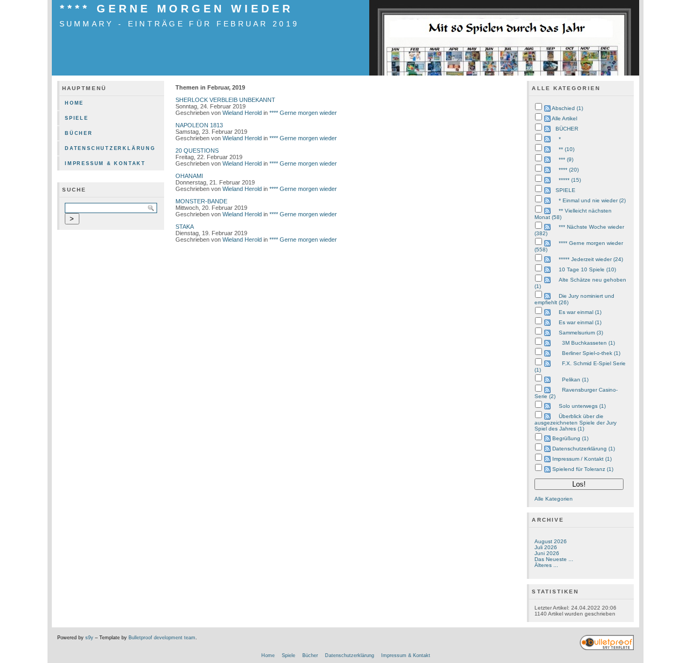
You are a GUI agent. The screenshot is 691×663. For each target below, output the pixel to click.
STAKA (184, 226)
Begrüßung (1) (570, 438)
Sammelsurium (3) (581, 333)
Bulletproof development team (161, 637)
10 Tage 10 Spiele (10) (587, 269)
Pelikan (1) (575, 379)
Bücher (79, 133)
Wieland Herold (242, 113)
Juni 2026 (546, 553)
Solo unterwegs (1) (582, 406)
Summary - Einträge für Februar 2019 (179, 23)
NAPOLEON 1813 (199, 125)
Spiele (77, 118)
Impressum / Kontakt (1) (582, 459)
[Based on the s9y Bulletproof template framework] (607, 648)
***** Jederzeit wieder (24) (591, 259)
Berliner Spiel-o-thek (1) (591, 353)
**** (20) (569, 170)
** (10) (566, 149)
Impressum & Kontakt (105, 163)
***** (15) (570, 180)
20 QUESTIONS (197, 150)
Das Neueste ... (553, 559)
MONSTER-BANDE (201, 201)
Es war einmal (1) (580, 312)
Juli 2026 (545, 547)
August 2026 (550, 541)
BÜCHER (566, 129)
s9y (89, 637)
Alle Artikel (564, 118)
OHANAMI (189, 176)
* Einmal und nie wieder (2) (592, 200)
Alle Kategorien (553, 499)
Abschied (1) (567, 108)
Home (74, 103)
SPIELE (565, 190)
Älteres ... (546, 565)
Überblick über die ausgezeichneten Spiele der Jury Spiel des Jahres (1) (575, 422)
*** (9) (566, 159)
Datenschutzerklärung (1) (583, 449)
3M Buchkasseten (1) (588, 343)
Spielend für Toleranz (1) (582, 469)
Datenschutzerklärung (110, 148)
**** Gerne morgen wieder (176, 9)
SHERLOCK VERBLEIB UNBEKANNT (225, 100)
